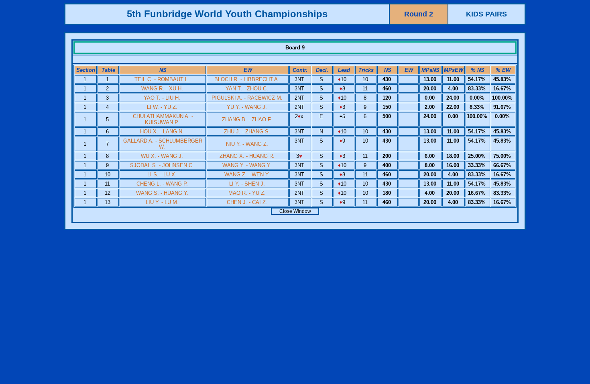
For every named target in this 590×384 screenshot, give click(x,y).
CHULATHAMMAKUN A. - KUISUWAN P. (163, 119)
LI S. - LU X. (162, 175)
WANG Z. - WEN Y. (247, 175)
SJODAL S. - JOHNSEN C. (162, 165)
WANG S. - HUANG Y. (162, 193)
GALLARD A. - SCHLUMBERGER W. (162, 144)
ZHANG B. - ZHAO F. (247, 119)
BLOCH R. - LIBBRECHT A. (246, 79)
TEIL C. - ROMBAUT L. (161, 79)
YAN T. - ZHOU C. (247, 89)
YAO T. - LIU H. (162, 98)
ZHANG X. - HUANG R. (247, 156)
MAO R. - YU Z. (247, 193)
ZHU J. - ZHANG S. (247, 132)
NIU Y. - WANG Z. (247, 144)
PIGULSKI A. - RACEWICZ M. (247, 98)
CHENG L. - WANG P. (162, 184)
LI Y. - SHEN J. (247, 184)
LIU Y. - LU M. (162, 202)
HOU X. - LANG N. (162, 132)
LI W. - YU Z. (162, 107)
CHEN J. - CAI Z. (247, 202)
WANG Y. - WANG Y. (246, 165)
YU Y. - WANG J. (247, 107)
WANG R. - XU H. (162, 89)
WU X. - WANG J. (162, 156)
